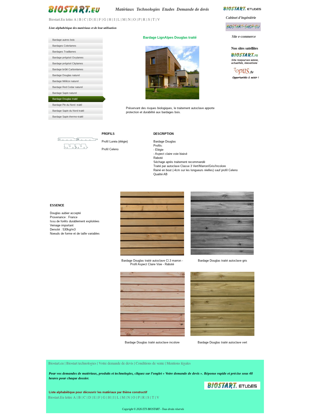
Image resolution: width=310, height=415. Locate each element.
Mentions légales (179, 363)
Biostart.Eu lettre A (63, 19)
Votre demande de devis (116, 363)
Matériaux (124, 9)
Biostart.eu (56, 363)
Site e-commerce (244, 36)
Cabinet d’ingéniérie (241, 18)
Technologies (148, 9)
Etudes (168, 9)
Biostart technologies (81, 363)
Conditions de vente (150, 363)
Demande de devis (193, 9)
